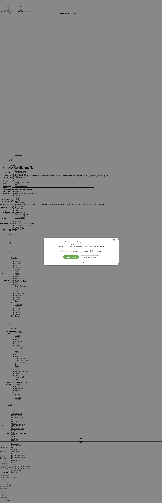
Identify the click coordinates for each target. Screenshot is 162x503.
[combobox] (114, 240)
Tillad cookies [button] (71, 257)
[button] (81, 262)
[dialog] (81, 251)
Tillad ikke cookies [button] (89, 257)
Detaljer (101, 247)
